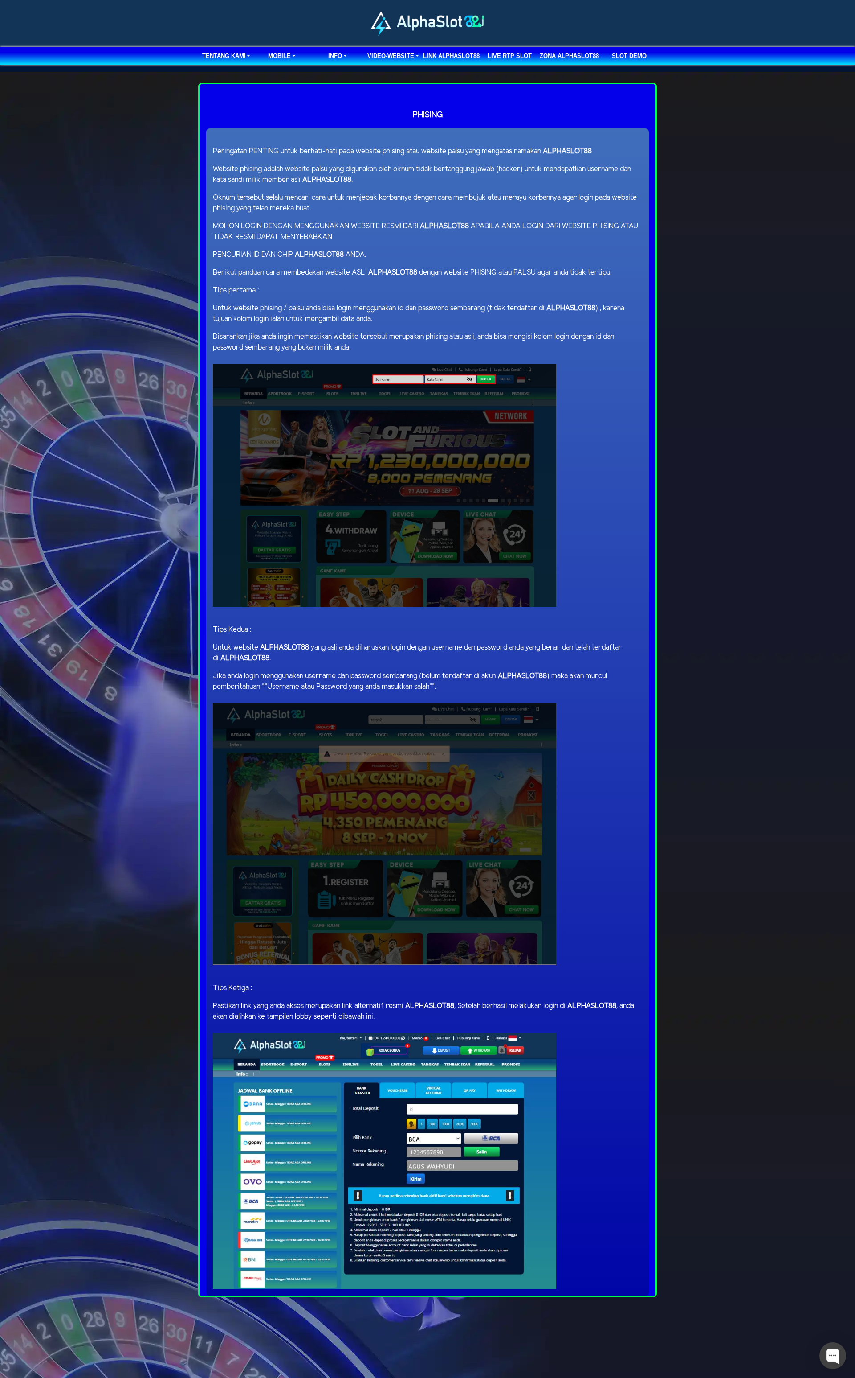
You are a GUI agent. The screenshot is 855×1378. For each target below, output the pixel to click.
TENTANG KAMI (224, 56)
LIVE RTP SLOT (510, 56)
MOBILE (279, 56)
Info (335, 56)
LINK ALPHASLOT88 (451, 56)
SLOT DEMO (629, 56)
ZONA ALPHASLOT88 (569, 56)
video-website (390, 56)
